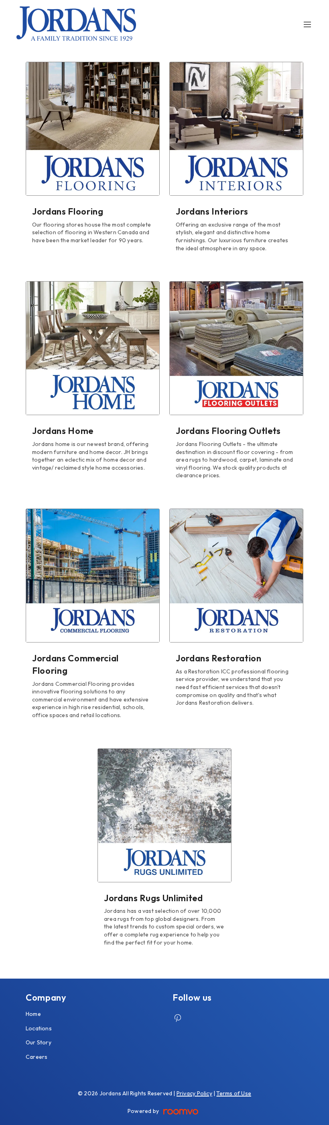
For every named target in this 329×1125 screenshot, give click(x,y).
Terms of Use (233, 1093)
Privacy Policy (194, 1093)
